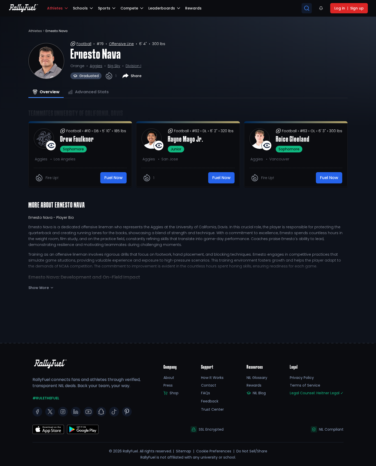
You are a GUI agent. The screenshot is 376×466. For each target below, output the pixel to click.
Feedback (209, 401)
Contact (208, 385)
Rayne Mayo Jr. (185, 139)
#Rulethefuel (45, 398)
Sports (104, 8)
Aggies (96, 65)
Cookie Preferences (213, 451)
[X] (50, 412)
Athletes (55, 8)
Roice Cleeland (292, 139)
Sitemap (183, 451)
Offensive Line (121, 43)
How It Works (212, 377)
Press (168, 385)
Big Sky (114, 65)
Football (83, 43)
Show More (38, 287)
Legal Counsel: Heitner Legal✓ (317, 393)
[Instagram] (63, 412)
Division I (133, 65)
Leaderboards (161, 8)
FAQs (205, 393)
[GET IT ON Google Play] (48, 429)
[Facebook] (37, 412)
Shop (174, 393)
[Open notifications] (321, 8)
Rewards (254, 385)
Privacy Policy (302, 377)
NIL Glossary (257, 377)
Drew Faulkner (77, 139)
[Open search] (307, 8)
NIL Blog (259, 393)
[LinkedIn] (76, 412)
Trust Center (212, 409)
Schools (80, 8)
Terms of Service (305, 385)
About (168, 377)
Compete (129, 8)
